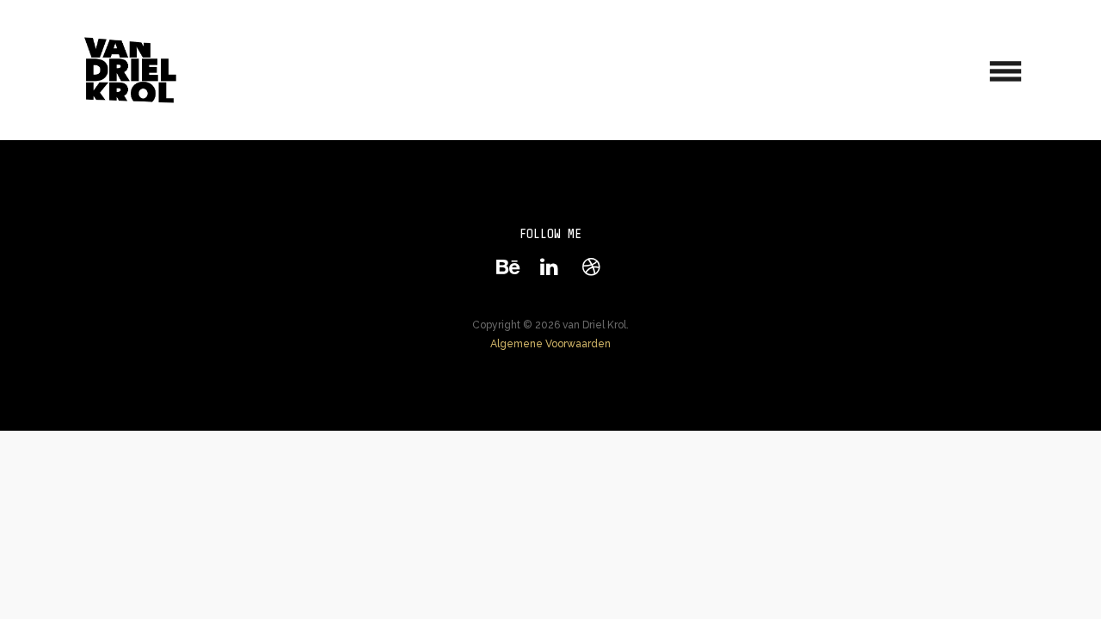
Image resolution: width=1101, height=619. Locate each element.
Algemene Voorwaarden (550, 344)
